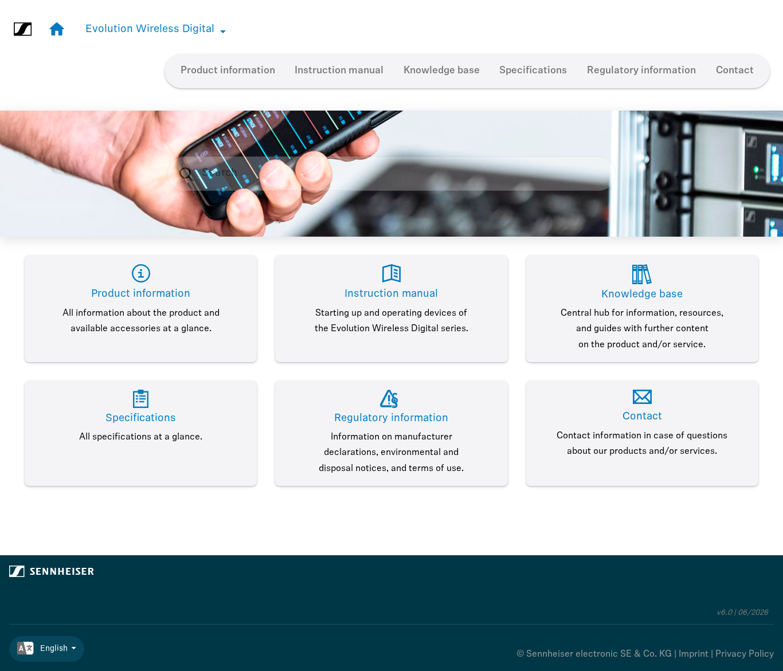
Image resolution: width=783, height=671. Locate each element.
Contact (735, 71)
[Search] (192, 174)
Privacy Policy (744, 654)
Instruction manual (339, 71)
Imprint (693, 654)
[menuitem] (227, 71)
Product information (228, 71)
